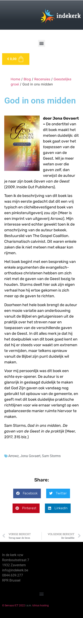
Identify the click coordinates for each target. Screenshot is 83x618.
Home (15, 79)
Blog (27, 79)
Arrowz (13, 456)
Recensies (42, 79)
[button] (41, 43)
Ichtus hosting (40, 605)
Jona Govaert (30, 456)
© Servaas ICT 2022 (13, 605)
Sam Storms (51, 456)
